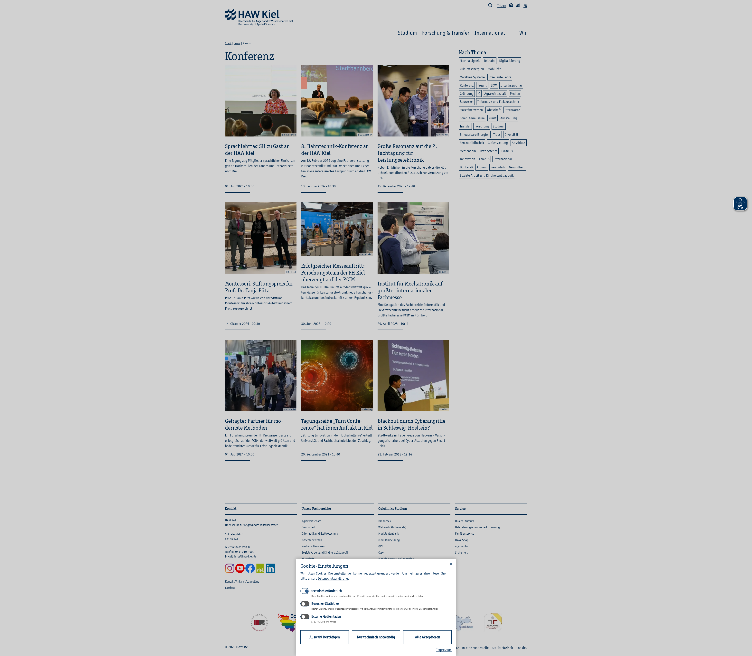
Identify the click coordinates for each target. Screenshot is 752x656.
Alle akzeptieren (427, 637)
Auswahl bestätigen (324, 637)
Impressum (444, 650)
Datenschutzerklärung (333, 578)
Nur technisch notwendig (376, 637)
